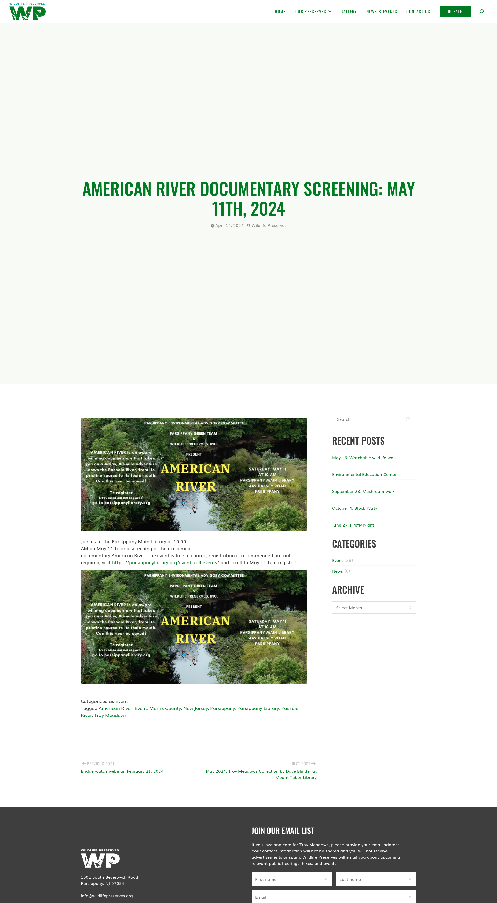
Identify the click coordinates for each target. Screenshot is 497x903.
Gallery (349, 11)
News (337, 571)
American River (115, 708)
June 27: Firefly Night (353, 525)
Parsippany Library (258, 708)
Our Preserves (310, 11)
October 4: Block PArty (354, 508)
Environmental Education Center (364, 474)
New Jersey (195, 708)
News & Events (382, 11)
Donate (455, 11)
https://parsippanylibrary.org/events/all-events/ (165, 562)
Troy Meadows (110, 715)
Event (121, 701)
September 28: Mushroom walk (363, 491)
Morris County (165, 708)
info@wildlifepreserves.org (107, 895)
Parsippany (222, 708)
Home (280, 11)
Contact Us (418, 11)
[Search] (407, 419)
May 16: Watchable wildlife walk (364, 457)
